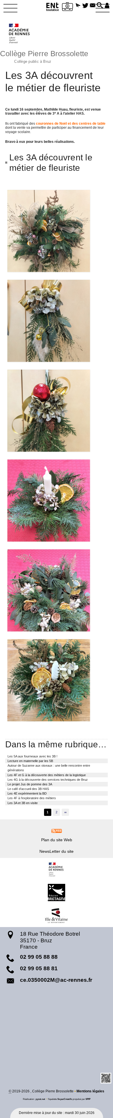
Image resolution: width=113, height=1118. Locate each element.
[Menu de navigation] (10, 8)
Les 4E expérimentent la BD (27, 793)
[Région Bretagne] (56, 892)
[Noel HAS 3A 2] (56, 321)
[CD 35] (56, 915)
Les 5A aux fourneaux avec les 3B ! (32, 756)
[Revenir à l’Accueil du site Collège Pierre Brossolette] (19, 33)
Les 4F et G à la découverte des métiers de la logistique (47, 775)
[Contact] (92, 6)
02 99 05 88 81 (39, 968)
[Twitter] (85, 6)
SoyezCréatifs (64, 1099)
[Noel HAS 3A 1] (56, 231)
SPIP (87, 1099)
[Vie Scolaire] (67, 7)
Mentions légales (90, 1091)
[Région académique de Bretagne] (56, 869)
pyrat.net (40, 1099)
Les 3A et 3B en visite (23, 803)
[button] (78, 6)
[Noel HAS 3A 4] (56, 500)
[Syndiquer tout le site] (56, 831)
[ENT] (53, 7)
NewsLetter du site (56, 851)
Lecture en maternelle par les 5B (30, 761)
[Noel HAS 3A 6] (56, 680)
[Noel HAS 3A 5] (56, 590)
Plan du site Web (56, 839)
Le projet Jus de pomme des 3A (30, 784)
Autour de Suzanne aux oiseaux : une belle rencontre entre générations (49, 768)
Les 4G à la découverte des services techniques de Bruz (48, 779)
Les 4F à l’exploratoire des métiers (32, 798)
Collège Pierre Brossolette (44, 56)
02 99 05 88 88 (39, 957)
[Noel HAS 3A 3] (56, 410)
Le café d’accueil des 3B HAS (28, 789)
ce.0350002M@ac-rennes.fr (56, 980)
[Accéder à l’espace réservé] (107, 6)
